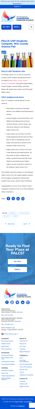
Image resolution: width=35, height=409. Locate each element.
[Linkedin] (22, 302)
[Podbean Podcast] (28, 302)
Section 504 (23, 369)
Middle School (5, 344)
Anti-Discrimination (26, 364)
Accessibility (28, 401)
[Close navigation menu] (31, 27)
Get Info (6, 27)
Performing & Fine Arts (7, 358)
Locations (23, 381)
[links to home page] (17, 16)
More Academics (6, 349)
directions (20, 312)
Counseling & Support (8, 364)
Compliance (24, 355)
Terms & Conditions (26, 367)
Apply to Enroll (24, 386)
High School (12, 213)
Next (25, 224)
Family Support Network (6, 378)
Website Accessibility (26, 375)
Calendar (22, 349)
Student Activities (7, 370)
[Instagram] (12, 302)
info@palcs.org (10, 327)
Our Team (23, 346)
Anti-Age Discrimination (24, 361)
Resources (23, 344)
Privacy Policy (19, 401)
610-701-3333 (9, 315)
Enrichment (6, 216)
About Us (23, 338)
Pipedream (21, 406)
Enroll (17, 27)
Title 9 (22, 372)
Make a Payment (25, 352)
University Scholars (24, 213)
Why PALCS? (24, 341)
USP (6, 100)
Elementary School (7, 341)
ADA (21, 358)
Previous (11, 224)
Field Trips (4, 373)
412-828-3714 (9, 324)
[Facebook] (7, 302)
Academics (5, 338)
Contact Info (23, 384)
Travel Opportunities (8, 376)
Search (16, 6)
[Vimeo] (17, 302)
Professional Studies (7, 361)
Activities (15, 216)
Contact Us (24, 379)
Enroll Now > (17, 4)
